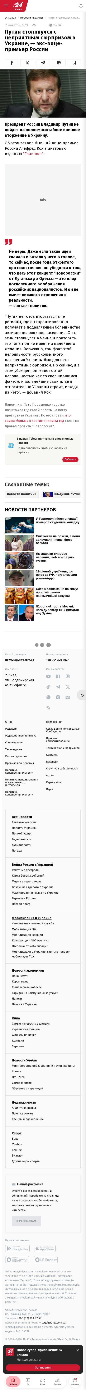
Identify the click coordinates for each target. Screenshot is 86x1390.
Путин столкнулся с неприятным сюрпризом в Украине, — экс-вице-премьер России (64, 17)
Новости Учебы (24, 1060)
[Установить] (43, 1359)
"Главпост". (33, 153)
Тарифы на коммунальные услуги (35, 993)
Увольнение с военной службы (33, 923)
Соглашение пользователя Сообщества (63, 730)
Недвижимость (24, 1102)
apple (46, 1248)
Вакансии (52, 761)
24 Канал (11, 17)
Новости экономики (28, 970)
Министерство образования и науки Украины (43, 1066)
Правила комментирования (58, 740)
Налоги (17, 998)
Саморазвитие (22, 1083)
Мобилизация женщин (27, 935)
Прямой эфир (21, 833)
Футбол (17, 1144)
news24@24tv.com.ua (19, 660)
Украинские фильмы (26, 1029)
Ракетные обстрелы (25, 870)
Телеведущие (13, 749)
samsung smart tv (46, 1259)
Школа (16, 1071)
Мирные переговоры (26, 881)
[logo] (18, 6)
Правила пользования (19, 763)
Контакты (52, 755)
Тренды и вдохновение (28, 1119)
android (17, 1248)
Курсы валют (21, 981)
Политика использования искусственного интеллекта (21, 782)
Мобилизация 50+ (24, 929)
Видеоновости (22, 839)
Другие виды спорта (26, 1161)
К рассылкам (26, 1221)
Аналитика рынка (24, 1108)
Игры (49, 789)
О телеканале (14, 742)
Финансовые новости (27, 987)
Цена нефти (20, 976)
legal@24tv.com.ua (54, 1322)
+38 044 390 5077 (57, 660)
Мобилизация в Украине (32, 918)
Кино (16, 1018)
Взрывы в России (24, 898)
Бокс (15, 1138)
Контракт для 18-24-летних (30, 940)
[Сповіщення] (81, 5)
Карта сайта (53, 782)
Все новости (22, 817)
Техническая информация (63, 748)
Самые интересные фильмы (31, 1023)
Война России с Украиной (32, 865)
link (48, 676)
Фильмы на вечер (24, 1035)
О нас (8, 722)
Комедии (18, 1040)
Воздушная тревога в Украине (32, 887)
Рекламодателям (16, 756)
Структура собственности (62, 768)
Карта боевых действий (28, 875)
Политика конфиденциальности (19, 771)
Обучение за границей (27, 1088)
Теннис (17, 1150)
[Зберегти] (74, 62)
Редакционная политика (21, 735)
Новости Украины (32, 17)
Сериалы (18, 1046)
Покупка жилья (22, 1113)
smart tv (17, 1259)
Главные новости (24, 822)
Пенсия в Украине (24, 1004)
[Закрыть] (78, 1350)
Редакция (11, 729)
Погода (17, 850)
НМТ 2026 (18, 1077)
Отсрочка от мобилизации (30, 946)
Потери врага (21, 904)
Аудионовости (21, 845)
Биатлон (17, 1155)
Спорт (17, 1133)
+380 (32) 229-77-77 (29, 1318)
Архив (50, 775)
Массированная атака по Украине (35, 892)
